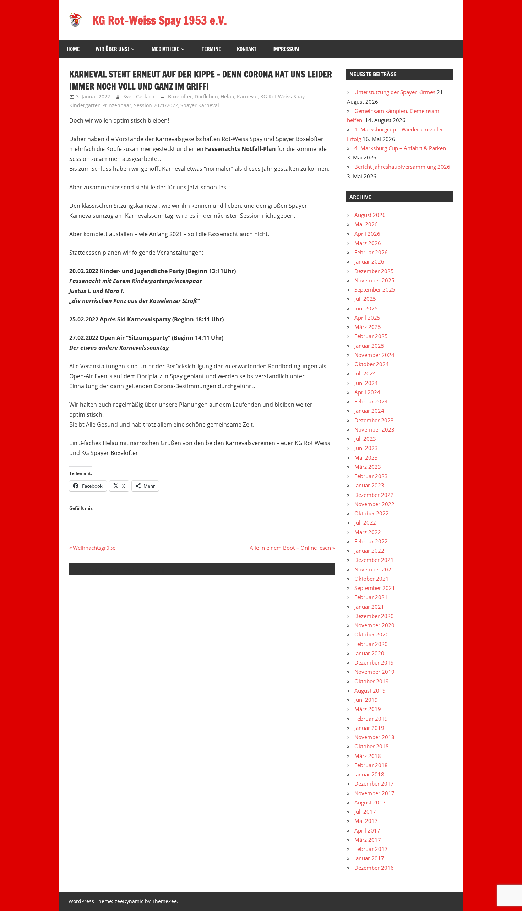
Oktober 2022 (371, 513)
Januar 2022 (369, 550)
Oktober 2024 (371, 364)
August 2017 (370, 802)
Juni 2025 (366, 308)
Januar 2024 (369, 410)
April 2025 (367, 317)
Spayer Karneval (199, 105)
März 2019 (367, 708)
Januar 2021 (369, 606)
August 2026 (370, 214)
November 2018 (374, 737)
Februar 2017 (371, 848)
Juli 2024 (365, 373)
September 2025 (374, 289)
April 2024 (367, 392)
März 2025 (367, 326)
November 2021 (374, 569)
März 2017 (367, 839)
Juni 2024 (366, 382)
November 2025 (374, 280)
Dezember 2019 (374, 662)
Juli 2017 (365, 811)
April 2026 (367, 233)
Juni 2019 (366, 699)
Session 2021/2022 (156, 105)
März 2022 (367, 532)
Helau (227, 96)
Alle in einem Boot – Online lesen (290, 547)
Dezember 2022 (374, 494)
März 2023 (367, 466)
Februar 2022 (371, 541)
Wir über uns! (112, 49)
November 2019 (374, 671)
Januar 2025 (369, 345)
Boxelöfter (180, 96)
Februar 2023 (371, 475)
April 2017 (367, 830)
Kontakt (246, 49)
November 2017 (374, 793)
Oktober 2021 (371, 578)
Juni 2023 (366, 447)
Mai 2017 (366, 820)
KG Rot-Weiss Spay (282, 96)
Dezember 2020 (374, 615)
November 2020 (374, 625)
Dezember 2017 (374, 783)
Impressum (285, 49)
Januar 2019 (369, 727)
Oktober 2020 (371, 634)
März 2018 (367, 755)
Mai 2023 (366, 457)
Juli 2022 (365, 522)
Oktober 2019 (371, 681)
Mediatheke (165, 49)
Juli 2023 (365, 438)
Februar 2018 (371, 765)
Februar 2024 (371, 401)
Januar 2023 (369, 485)
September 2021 (374, 587)
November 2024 (374, 354)
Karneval (247, 96)
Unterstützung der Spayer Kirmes (394, 92)
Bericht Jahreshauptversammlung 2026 (402, 166)
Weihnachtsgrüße (93, 547)
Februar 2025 (371, 336)
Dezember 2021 (374, 559)
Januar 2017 (369, 858)
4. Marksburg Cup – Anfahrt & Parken (400, 148)
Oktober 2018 (371, 746)
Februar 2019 (371, 718)
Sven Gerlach (138, 96)
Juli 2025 (365, 298)
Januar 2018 (369, 774)
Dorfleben (206, 96)
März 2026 (367, 242)
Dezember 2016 (374, 867)
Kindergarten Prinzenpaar (100, 105)
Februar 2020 (371, 643)
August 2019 (370, 690)
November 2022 (374, 504)
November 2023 (374, 429)
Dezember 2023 (374, 420)
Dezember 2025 (374, 271)
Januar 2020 (369, 653)
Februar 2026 (371, 252)
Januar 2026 (369, 261)
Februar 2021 (371, 597)
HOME (73, 49)
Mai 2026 (366, 224)
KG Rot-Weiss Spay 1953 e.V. (159, 20)
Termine (211, 49)
